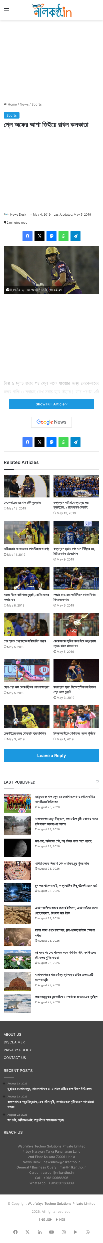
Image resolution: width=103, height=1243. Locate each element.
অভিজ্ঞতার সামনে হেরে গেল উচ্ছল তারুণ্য (26, 548)
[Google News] (51, 422)
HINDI (60, 1219)
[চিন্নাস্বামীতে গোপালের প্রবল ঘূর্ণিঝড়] (76, 716)
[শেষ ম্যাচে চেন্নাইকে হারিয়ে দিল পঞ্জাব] (27, 624)
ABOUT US (12, 1034)
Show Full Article (50, 404)
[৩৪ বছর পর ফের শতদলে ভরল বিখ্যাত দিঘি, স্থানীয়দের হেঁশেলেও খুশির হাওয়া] (17, 959)
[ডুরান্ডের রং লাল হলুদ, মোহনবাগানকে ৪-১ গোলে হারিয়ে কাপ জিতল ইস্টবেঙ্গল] (17, 803)
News (24, 104)
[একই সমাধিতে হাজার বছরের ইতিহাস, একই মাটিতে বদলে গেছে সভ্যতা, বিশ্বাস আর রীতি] (17, 914)
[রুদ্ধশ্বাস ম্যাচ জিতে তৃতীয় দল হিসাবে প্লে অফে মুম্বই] (76, 670)
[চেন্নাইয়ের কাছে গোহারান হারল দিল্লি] (27, 716)
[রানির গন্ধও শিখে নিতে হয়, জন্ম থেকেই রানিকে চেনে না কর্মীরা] (17, 937)
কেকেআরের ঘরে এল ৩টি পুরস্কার (22, 502)
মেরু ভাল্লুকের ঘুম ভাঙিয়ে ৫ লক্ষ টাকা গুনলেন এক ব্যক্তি (66, 997)
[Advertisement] (52, 60)
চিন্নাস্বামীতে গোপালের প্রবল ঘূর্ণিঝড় (75, 733)
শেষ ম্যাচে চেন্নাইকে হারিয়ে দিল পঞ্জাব (25, 641)
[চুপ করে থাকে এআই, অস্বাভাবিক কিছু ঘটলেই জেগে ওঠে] (17, 892)
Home (12, 104)
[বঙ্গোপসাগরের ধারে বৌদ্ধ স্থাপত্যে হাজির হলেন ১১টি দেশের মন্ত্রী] (17, 981)
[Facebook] (27, 236)
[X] (39, 236)
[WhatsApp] (63, 236)
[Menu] (6, 12)
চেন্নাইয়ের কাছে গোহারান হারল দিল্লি (25, 733)
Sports (37, 104)
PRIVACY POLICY (18, 1050)
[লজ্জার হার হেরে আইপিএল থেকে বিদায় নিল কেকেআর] (76, 578)
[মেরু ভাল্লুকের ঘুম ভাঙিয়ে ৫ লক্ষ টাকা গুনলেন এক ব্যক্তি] (17, 1003)
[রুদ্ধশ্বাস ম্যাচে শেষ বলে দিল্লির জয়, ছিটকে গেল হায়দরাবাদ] (76, 532)
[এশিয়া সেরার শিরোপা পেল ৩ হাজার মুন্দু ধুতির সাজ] (17, 870)
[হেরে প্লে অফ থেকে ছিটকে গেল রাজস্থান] (27, 670)
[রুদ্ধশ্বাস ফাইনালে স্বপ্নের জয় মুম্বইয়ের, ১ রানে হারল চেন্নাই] (76, 486)
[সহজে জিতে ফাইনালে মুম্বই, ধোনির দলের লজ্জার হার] (27, 578)
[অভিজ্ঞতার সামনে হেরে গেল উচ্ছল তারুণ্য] (27, 532)
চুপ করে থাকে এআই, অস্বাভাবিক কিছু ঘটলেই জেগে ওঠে (66, 885)
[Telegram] (75, 236)
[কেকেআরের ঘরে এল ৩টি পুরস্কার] (27, 486)
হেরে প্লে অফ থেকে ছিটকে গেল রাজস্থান (26, 687)
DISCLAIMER (14, 1042)
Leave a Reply (51, 755)
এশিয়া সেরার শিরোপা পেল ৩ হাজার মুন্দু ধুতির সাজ (62, 863)
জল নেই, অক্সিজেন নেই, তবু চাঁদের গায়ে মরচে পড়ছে (63, 841)
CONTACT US (15, 1058)
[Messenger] (51, 236)
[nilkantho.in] (52, 10)
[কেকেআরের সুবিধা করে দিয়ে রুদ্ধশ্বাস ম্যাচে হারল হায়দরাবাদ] (76, 624)
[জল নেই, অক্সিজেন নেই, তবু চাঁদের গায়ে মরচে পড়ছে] (17, 848)
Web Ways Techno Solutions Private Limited (62, 1203)
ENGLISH (45, 1219)
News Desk (18, 214)
